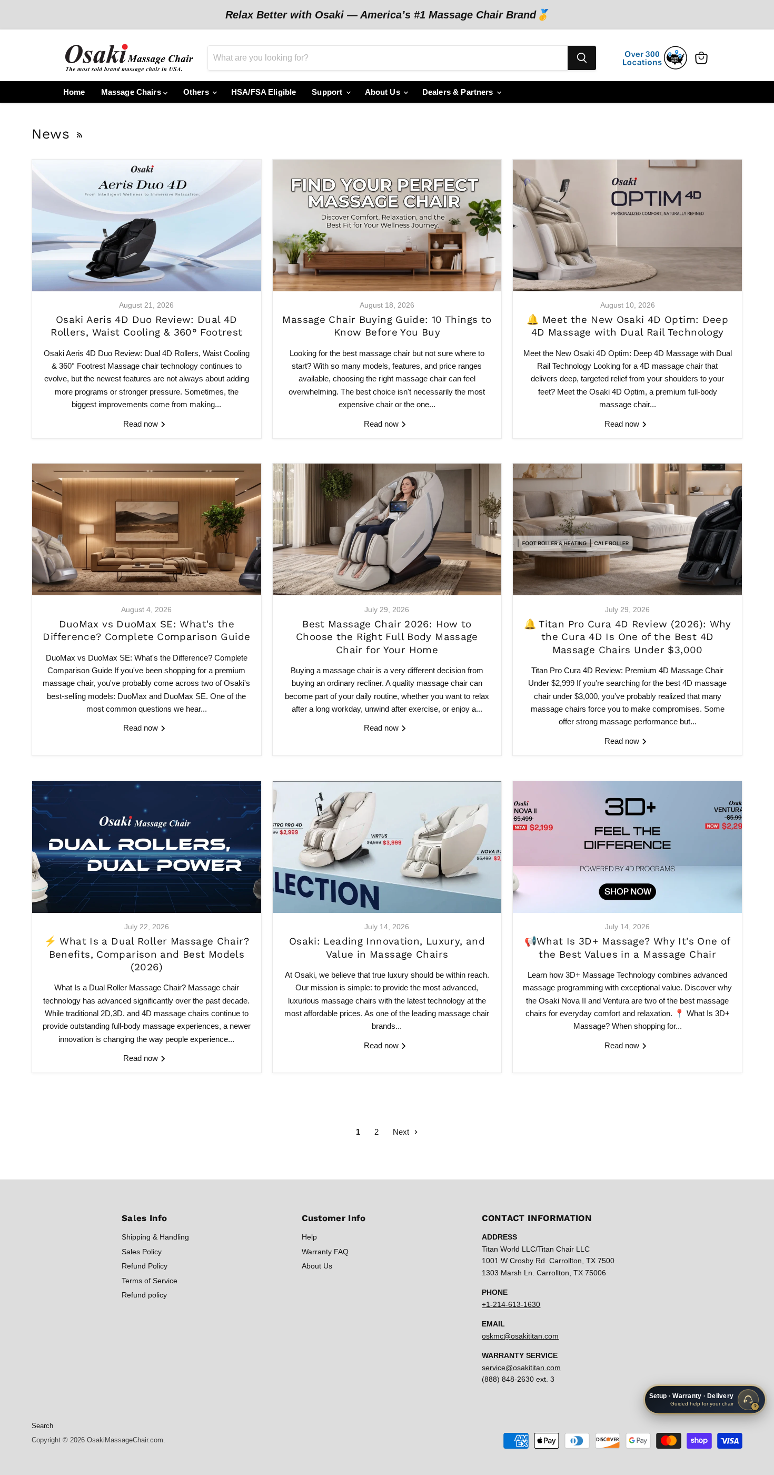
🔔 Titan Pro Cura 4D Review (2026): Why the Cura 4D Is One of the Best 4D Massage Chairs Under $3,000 (627, 637)
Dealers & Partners (458, 91)
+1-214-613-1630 (511, 1304)
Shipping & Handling (155, 1237)
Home (74, 91)
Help (309, 1237)
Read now (141, 423)
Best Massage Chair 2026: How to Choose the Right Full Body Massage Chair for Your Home (387, 637)
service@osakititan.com (521, 1367)
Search (42, 1426)
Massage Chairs (132, 91)
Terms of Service (149, 1280)
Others (197, 91)
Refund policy (144, 1295)
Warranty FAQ (325, 1251)
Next (402, 1131)
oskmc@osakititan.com (520, 1336)
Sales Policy (142, 1251)
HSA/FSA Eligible (263, 91)
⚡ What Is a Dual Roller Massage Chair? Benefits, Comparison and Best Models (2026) (146, 954)
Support (328, 91)
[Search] (582, 58)
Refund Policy (144, 1266)
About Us (383, 91)
